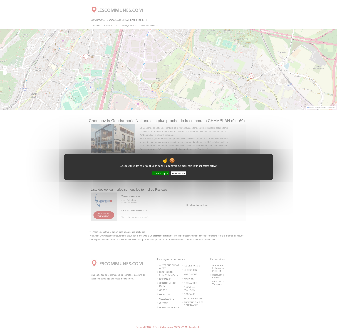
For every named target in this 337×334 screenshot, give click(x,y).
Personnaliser (178, 173)
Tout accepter (161, 173)
